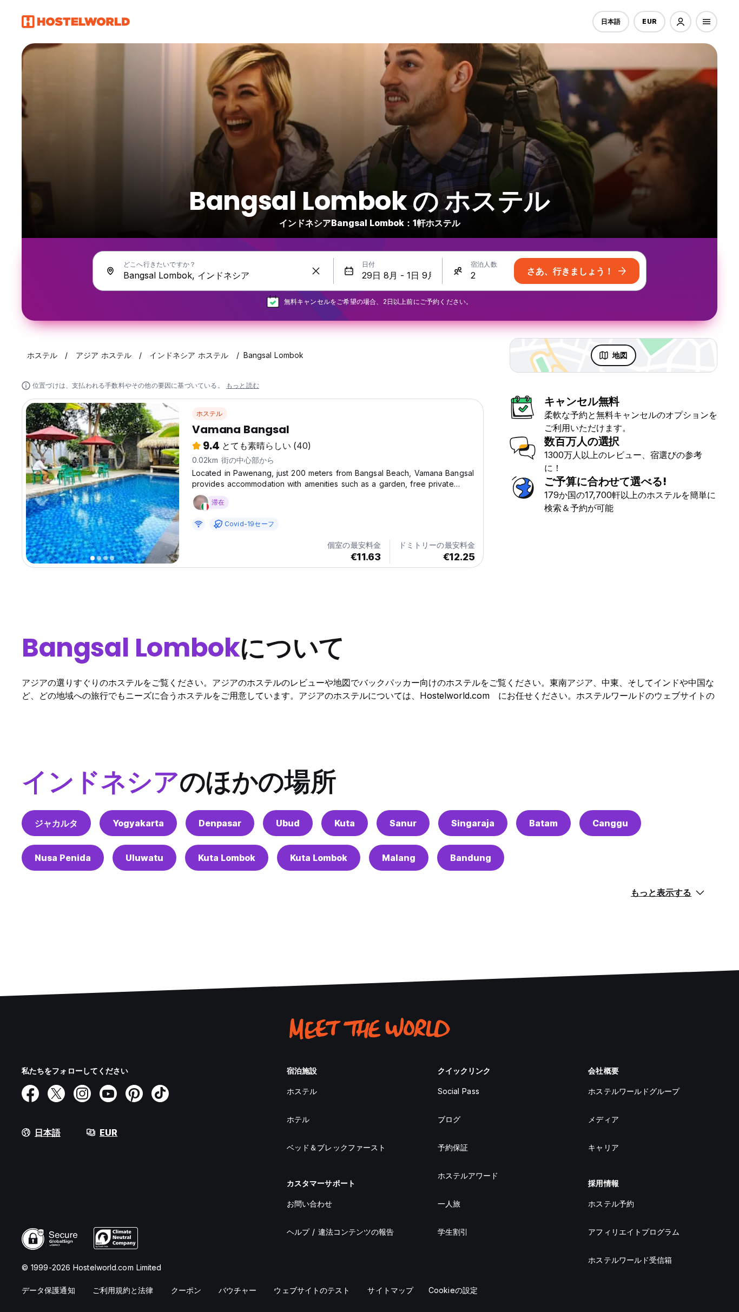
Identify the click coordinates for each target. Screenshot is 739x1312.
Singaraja (472, 823)
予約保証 (453, 1147)
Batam (543, 823)
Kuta (344, 823)
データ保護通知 (48, 1290)
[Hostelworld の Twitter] (56, 1093)
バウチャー (238, 1290)
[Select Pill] (680, 21)
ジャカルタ (56, 823)
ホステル (209, 413)
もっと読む (242, 385)
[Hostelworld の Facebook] (30, 1093)
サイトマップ (390, 1290)
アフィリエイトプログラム (633, 1231)
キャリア (603, 1147)
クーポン (186, 1290)
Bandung (470, 857)
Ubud (288, 823)
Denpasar (220, 823)
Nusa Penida (63, 857)
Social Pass (458, 1091)
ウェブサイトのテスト (312, 1290)
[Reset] (316, 271)
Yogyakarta (138, 823)
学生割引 (453, 1231)
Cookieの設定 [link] (453, 1290)
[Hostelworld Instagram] (82, 1093)
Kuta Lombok (226, 857)
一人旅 (449, 1203)
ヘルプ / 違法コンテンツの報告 (340, 1231)
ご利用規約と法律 (123, 1290)
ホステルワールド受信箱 (630, 1259)
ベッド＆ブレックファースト (336, 1147)
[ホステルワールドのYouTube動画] (108, 1093)
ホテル (298, 1119)
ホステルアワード (468, 1175)
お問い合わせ (310, 1203)
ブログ (449, 1119)
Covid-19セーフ (249, 524)
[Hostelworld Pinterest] (134, 1093)
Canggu (610, 823)
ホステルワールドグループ (633, 1091)
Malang (398, 857)
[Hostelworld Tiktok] (160, 1093)
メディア (603, 1119)
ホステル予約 (611, 1203)
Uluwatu (144, 857)
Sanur (403, 823)
